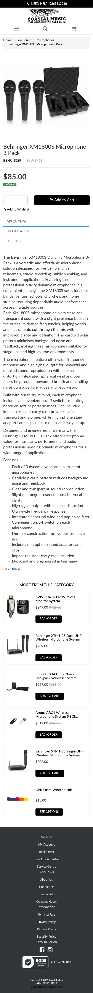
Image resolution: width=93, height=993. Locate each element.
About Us (46, 879)
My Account (46, 844)
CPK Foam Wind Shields (53, 790)
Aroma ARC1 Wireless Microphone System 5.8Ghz (56, 714)
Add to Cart (63, 200)
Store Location (46, 894)
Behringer (12, 160)
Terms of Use (46, 914)
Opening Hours (46, 901)
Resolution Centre (47, 859)
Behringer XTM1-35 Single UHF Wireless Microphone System (59, 753)
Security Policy (46, 936)
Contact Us (46, 887)
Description (16, 221)
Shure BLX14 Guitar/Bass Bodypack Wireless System (55, 676)
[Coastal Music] (46, 16)
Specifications (18, 231)
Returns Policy (46, 929)
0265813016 (58, 3)
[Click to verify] (46, 967)
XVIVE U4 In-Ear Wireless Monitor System (55, 599)
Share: (8, 569)
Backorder (49, 618)
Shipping (13, 241)
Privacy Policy (46, 922)
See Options (49, 811)
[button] (16, 209)
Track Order (46, 852)
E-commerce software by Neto (46, 987)
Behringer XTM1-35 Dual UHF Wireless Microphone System (58, 637)
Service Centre (46, 866)
